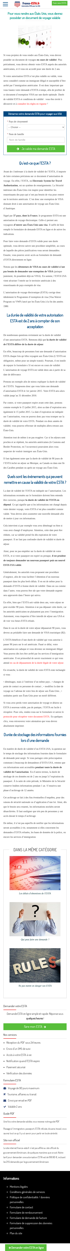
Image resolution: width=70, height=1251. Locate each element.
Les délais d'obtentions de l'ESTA (35, 893)
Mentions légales (19, 1186)
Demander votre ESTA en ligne (27, 1247)
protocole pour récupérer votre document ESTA (26, 716)
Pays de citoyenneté (17, 121)
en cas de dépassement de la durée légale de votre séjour (37, 663)
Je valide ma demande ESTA (38, 149)
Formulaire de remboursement (26, 1212)
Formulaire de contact (21, 1207)
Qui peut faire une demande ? (35, 939)
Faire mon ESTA (59, 3)
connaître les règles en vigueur (32, 104)
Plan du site (16, 1233)
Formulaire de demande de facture (28, 1218)
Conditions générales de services (27, 1192)
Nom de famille (15, 134)
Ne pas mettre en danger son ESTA (35, 986)
